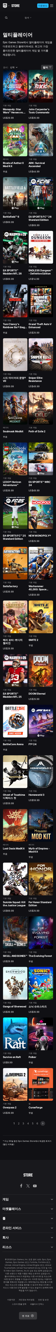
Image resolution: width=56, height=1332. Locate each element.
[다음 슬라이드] (42, 1123)
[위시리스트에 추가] (24, 73)
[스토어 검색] (6, 17)
